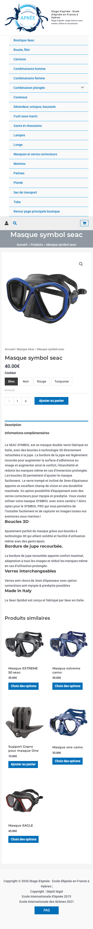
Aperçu (24, 660)
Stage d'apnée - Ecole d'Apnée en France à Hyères (65, 14)
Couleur (10, 373)
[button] (15, 223)
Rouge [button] (41, 381)
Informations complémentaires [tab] (27, 433)
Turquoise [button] (61, 381)
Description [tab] (13, 425)
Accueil (9, 349)
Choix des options (23, 686)
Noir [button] (26, 381)
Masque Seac (26, 349)
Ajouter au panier (51, 400)
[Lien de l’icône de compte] (7, 223)
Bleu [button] (11, 381)
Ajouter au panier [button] (23, 764)
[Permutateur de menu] (81, 87)
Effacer (9, 390)
